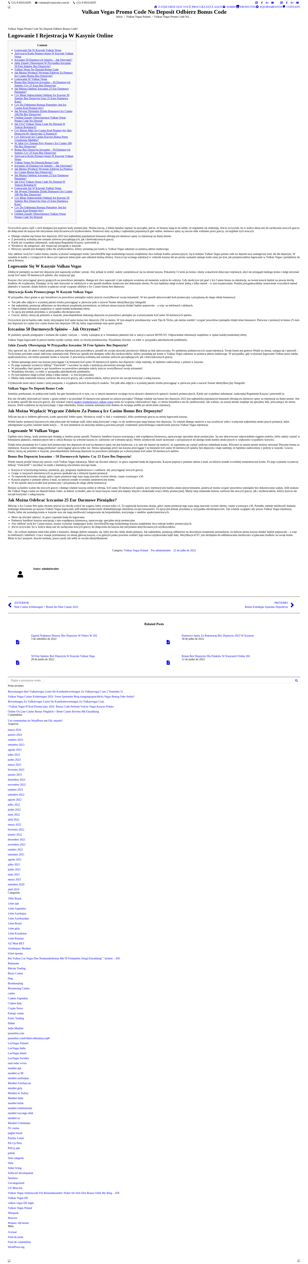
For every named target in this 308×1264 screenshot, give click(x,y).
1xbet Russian (16, 938)
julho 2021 (14, 864)
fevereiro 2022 (16, 829)
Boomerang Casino (19, 988)
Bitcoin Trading (16, 968)
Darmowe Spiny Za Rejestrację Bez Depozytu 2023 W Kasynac (218, 635)
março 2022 (14, 824)
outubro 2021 (15, 849)
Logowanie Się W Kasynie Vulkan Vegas (37, 50)
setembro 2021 (16, 854)
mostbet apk (14, 1068)
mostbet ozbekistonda (20, 1108)
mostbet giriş (15, 1088)
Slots (10, 1163)
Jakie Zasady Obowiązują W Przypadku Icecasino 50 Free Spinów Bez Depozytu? (42, 64)
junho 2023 (14, 759)
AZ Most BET (16, 943)
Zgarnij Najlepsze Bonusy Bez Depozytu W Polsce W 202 (64, 635)
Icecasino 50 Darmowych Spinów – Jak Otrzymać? (43, 59)
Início (119, 16)
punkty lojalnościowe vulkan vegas (94, 401)
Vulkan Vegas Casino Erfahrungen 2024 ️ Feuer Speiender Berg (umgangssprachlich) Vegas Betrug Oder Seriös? (71, 696)
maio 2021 (14, 874)
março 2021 (14, 879)
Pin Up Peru (15, 1143)
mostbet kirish (16, 1103)
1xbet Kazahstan (17, 933)
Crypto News (15, 1008)
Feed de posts (15, 1237)
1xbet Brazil (15, 923)
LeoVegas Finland (18, 1043)
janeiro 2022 (15, 834)
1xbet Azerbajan (17, 913)
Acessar (12, 1232)
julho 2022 (14, 804)
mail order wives (17, 1063)
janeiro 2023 (15, 774)
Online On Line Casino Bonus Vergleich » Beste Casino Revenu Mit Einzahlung (53, 711)
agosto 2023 (15, 749)
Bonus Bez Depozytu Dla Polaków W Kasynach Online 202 (216, 656)
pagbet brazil (15, 1133)
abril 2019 (13, 889)
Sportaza (13, 1178)
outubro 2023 (15, 739)
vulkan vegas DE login (21, 1202)
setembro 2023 (16, 744)
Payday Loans (16, 1138)
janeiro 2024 (15, 734)
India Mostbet (15, 1028)
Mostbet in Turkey (18, 1093)
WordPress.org (16, 1246)
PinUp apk (14, 1148)
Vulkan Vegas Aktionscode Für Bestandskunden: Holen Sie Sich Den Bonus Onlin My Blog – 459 (63, 1192)
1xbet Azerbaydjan (18, 918)
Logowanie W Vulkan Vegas (30, 79)
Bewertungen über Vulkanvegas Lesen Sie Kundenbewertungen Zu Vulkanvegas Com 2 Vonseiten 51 (65, 691)
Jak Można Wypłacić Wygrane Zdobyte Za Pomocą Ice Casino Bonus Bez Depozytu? (43, 74)
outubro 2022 (15, 789)
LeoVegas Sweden (18, 1058)
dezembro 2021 (16, 839)
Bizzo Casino (15, 973)
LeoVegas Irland (17, 1053)
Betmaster (13, 963)
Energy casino (16, 1013)
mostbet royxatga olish (20, 1113)
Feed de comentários (19, 1242)
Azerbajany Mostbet (19, 948)
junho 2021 (14, 869)
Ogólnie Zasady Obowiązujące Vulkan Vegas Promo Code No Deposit (40, 119)
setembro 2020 (16, 884)
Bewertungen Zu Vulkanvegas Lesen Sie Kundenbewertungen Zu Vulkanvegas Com (56, 701)
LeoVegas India (16, 1048)
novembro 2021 (17, 844)
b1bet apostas (15, 953)
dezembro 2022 (16, 779)
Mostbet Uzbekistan (19, 1123)
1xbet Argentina (17, 908)
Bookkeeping (15, 983)
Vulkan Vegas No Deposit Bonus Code (36, 69)
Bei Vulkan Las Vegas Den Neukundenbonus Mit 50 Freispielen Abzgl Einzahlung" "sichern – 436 (64, 958)
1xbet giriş (14, 928)
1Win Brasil (14, 898)
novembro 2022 (17, 784)
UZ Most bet (15, 1187)
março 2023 (14, 764)
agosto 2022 (15, 799)
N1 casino (13, 1128)
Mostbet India (15, 1098)
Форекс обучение (18, 1222)
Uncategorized (16, 1182)
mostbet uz (14, 1118)
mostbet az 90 (15, 1073)
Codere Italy (15, 1003)
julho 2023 (14, 754)
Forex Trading (16, 1018)
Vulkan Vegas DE (18, 1197)
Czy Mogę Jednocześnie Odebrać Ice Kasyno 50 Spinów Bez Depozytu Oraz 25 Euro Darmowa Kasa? (41, 98)
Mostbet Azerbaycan (19, 1083)
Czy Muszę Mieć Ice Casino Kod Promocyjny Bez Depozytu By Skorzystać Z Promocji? (43, 132)
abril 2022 (13, 819)
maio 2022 (14, 814)
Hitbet (11, 1023)
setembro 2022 (16, 794)
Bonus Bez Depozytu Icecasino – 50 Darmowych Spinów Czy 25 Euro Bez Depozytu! (42, 84)
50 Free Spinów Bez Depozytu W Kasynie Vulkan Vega (63, 656)
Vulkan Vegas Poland (138, 16)
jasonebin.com (16, 1033)
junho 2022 (14, 809)
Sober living (15, 1168)
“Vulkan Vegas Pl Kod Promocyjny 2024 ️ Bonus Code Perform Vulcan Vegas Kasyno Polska (61, 706)
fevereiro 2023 (16, 769)
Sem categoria (16, 1158)
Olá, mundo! (55, 720)
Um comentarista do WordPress (25, 720)
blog (10, 978)
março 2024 (14, 729)
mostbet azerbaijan (18, 1078)
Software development (20, 1173)
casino (11, 993)
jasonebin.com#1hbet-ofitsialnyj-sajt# (29, 1038)
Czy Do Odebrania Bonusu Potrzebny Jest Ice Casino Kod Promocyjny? (40, 106)
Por (161, 550)
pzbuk (11, 1153)
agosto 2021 (15, 859)
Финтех (12, 1217)
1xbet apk (13, 903)
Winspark (13, 1212)
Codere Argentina (18, 998)
